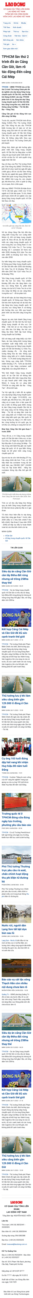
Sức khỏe (20, 40)
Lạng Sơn (5, 940)
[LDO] (16, 560)
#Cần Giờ (8, 536)
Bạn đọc (25, 31)
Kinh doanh (17, 27)
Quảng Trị (5, 994)
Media (23, 23)
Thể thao (6, 27)
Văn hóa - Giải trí (20, 36)
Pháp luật (6, 31)
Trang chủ (7, 23)
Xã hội (16, 23)
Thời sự (16, 31)
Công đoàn (7, 36)
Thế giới (6, 44)
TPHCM (5, 87)
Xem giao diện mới (10, 49)
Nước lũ (13, 940)
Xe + (14, 44)
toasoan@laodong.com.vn (17, 1244)
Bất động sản (8, 40)
